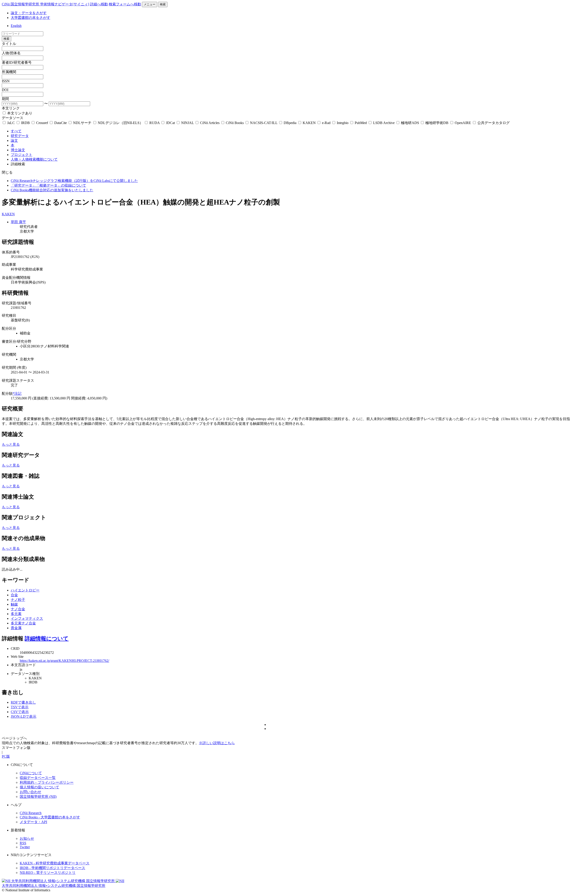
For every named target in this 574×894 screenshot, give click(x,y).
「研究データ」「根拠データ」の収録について (48, 185)
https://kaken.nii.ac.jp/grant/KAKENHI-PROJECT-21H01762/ (64, 661)
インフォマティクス (27, 618)
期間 (5, 99)
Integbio (342, 123)
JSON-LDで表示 (23, 716)
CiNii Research (30, 813)
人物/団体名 (11, 53)
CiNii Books (235, 123)
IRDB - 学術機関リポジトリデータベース (52, 868)
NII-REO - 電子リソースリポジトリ (48, 872)
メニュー (149, 4)
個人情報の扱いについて (39, 787)
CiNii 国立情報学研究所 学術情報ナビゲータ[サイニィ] (45, 4)
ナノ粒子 (18, 600)
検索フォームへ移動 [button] (125, 4)
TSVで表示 (19, 707)
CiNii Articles (209, 123)
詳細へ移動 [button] (99, 4)
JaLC (11, 123)
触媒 (14, 604)
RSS (23, 843)
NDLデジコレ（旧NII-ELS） (120, 123)
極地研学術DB (436, 123)
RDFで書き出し (23, 702)
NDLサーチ (82, 123)
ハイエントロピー (25, 590)
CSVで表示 (20, 712)
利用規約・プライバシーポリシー (47, 782)
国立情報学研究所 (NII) (38, 796)
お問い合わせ (30, 792)
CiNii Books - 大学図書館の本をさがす (50, 817)
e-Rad (326, 123)
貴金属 (16, 628)
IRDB (25, 123)
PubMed (361, 123)
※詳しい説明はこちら (217, 743)
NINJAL (187, 123)
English (16, 26)
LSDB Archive (384, 123)
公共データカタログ (493, 123)
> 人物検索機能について (38, 159)
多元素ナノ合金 (23, 623)
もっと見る (11, 444)
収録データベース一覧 (38, 778)
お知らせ (27, 838)
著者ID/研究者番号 (17, 62)
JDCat (170, 123)
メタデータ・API (33, 822)
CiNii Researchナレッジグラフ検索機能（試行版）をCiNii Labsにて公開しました (74, 181)
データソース (12, 118)
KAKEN (309, 123)
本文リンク (11, 108)
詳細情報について (47, 638)
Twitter (25, 847)
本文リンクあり (19, 113)
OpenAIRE (463, 123)
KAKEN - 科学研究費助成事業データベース (54, 863)
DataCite (60, 123)
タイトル (9, 44)
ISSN (6, 81)
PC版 (6, 756)
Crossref (42, 123)
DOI (5, 90)
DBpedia (290, 123)
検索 (163, 4)
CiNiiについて (31, 773)
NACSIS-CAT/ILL (263, 123)
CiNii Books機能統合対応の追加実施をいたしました (52, 190)
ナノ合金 (18, 609)
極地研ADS (410, 123)
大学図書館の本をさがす (30, 18)
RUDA (154, 123)
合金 (14, 595)
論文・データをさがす (29, 13)
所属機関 (9, 72)
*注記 (17, 393)
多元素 (16, 614)
